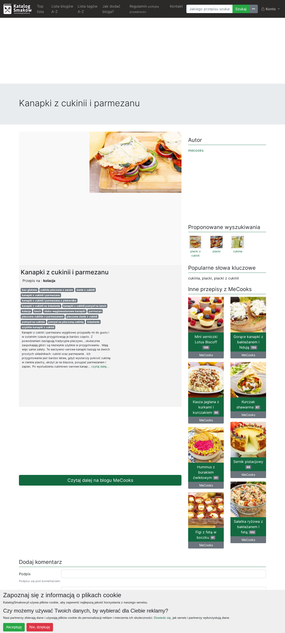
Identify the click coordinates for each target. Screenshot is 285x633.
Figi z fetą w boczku (205, 535)
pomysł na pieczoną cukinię (66, 322)
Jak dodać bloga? (111, 9)
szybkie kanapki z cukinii (38, 327)
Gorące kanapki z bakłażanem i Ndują (248, 342)
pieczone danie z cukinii (82, 316)
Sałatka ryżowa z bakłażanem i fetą (248, 526)
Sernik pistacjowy (248, 464)
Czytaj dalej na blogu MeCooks (100, 480)
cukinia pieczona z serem (56, 289)
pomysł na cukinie (33, 322)
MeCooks (206, 355)
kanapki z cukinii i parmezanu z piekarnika (49, 300)
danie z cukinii (85, 289)
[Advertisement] (142, 52)
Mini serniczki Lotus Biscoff (206, 341)
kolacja (26, 311)
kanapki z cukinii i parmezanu (41, 295)
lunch (37, 311)
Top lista (40, 9)
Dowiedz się (162, 617)
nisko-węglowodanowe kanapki (64, 311)
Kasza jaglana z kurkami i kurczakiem (206, 407)
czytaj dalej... (100, 366)
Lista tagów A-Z (88, 9)
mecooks (196, 150)
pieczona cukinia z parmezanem (42, 316)
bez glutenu (29, 289)
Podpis (25, 574)
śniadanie (93, 322)
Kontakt (176, 6)
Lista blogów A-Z (62, 9)
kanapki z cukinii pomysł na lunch (84, 305)
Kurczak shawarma (247, 404)
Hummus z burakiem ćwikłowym (205, 472)
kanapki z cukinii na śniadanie (41, 305)
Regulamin (144, 9)
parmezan (95, 311)
